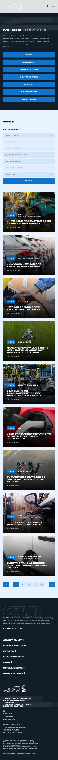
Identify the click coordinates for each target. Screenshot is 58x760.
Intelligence (13, 668)
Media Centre (13, 646)
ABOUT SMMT (12, 640)
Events (8, 651)
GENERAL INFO (13, 673)
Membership (12, 657)
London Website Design (25, 753)
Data (6, 662)
